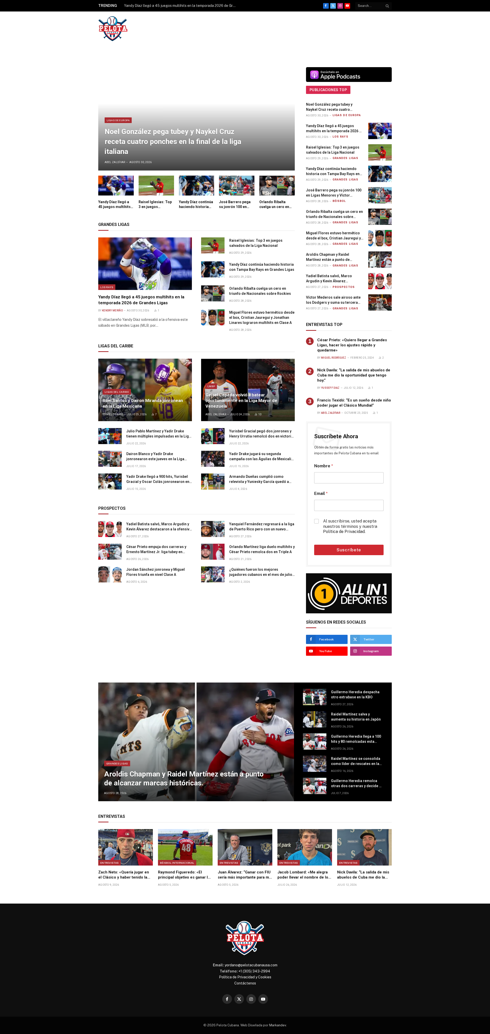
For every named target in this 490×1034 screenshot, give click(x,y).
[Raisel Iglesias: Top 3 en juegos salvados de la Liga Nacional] (156, 186)
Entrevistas (109, 862)
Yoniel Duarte (113, 414)
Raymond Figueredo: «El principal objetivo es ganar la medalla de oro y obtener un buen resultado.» (184, 875)
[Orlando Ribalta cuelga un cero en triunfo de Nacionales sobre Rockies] (277, 186)
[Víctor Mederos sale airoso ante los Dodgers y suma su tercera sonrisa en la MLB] (380, 302)
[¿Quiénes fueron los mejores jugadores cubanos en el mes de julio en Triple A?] (213, 574)
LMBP (211, 386)
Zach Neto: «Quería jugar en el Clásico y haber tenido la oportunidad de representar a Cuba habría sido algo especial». (124, 875)
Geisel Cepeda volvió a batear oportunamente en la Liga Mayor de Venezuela (241, 400)
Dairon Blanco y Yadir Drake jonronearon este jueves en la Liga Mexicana (155, 456)
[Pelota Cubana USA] (113, 28)
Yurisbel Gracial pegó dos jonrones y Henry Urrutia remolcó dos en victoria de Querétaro (261, 434)
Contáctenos (245, 983)
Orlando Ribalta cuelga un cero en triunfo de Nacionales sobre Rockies (274, 204)
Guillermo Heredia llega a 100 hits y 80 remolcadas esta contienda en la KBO (356, 739)
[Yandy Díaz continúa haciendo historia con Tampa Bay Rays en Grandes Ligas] (196, 186)
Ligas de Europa (118, 120)
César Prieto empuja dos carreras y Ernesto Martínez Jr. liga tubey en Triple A (156, 549)
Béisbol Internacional (177, 862)
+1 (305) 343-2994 (254, 971)
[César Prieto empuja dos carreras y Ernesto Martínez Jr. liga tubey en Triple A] (110, 552)
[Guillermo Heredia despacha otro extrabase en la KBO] (314, 697)
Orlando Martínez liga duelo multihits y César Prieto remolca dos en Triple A (262, 549)
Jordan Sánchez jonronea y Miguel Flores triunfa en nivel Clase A (155, 572)
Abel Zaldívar (115, 162)
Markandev (277, 1025)
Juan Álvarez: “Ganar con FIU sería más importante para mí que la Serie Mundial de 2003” (245, 875)
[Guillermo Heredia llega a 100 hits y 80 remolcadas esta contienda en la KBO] (314, 741)
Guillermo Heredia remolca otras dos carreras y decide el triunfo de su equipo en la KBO (356, 783)
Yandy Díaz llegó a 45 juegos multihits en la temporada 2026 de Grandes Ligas (181, 6)
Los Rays (106, 287)
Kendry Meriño (112, 310)
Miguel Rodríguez (333, 357)
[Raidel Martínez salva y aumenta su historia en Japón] (314, 719)
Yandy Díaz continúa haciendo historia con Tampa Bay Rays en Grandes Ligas (196, 204)
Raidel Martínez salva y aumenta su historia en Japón (356, 716)
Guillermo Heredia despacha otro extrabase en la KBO (355, 694)
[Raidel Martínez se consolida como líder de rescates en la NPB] (314, 764)
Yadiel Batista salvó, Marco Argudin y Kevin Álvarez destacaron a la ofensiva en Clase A (158, 527)
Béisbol (339, 201)
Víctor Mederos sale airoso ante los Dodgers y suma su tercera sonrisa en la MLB (333, 300)
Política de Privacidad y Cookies (245, 977)
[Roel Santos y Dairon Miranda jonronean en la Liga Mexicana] (145, 390)
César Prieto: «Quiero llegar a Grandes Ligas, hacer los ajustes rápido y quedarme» (352, 345)
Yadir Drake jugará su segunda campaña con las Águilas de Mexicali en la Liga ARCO (260, 456)
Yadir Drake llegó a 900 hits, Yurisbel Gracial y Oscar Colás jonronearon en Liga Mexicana (157, 479)
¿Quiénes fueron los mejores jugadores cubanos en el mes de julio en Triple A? (260, 572)
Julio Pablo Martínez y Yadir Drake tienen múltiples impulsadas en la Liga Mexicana (158, 434)
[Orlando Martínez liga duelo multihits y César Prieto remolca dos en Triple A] (213, 552)
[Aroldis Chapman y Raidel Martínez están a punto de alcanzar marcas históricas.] (380, 259)
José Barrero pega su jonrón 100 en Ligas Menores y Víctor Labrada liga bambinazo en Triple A (236, 204)
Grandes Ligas (345, 158)
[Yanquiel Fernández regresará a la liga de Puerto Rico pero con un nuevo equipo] (213, 529)
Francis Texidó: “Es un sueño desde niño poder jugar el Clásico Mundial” (354, 403)
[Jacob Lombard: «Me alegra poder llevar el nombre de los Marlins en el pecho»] (304, 847)
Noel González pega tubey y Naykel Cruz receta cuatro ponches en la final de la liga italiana (173, 141)
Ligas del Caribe (117, 391)
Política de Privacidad (344, 531)
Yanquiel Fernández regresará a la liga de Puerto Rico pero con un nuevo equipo (261, 527)
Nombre (323, 466)
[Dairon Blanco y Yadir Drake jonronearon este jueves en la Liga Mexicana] (110, 459)
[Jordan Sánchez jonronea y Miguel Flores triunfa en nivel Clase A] (110, 574)
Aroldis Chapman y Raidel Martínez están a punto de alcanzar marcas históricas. (330, 257)
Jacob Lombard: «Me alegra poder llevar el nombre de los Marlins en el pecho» (303, 875)
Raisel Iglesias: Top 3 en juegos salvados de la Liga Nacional (155, 204)
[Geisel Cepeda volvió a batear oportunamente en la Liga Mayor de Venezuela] (248, 390)
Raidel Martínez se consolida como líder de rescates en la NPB (355, 761)
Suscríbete (349, 549)
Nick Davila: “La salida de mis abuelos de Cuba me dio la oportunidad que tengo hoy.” (353, 375)
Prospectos (344, 287)
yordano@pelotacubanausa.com (251, 965)
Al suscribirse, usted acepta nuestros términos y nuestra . (350, 526)
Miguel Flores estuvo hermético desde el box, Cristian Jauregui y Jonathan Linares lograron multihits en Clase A (262, 317)
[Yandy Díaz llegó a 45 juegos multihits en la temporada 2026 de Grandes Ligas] (116, 186)
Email (321, 493)
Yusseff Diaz (330, 387)
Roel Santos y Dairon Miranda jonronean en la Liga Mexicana (143, 403)
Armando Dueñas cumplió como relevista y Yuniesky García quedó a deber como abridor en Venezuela (259, 479)
